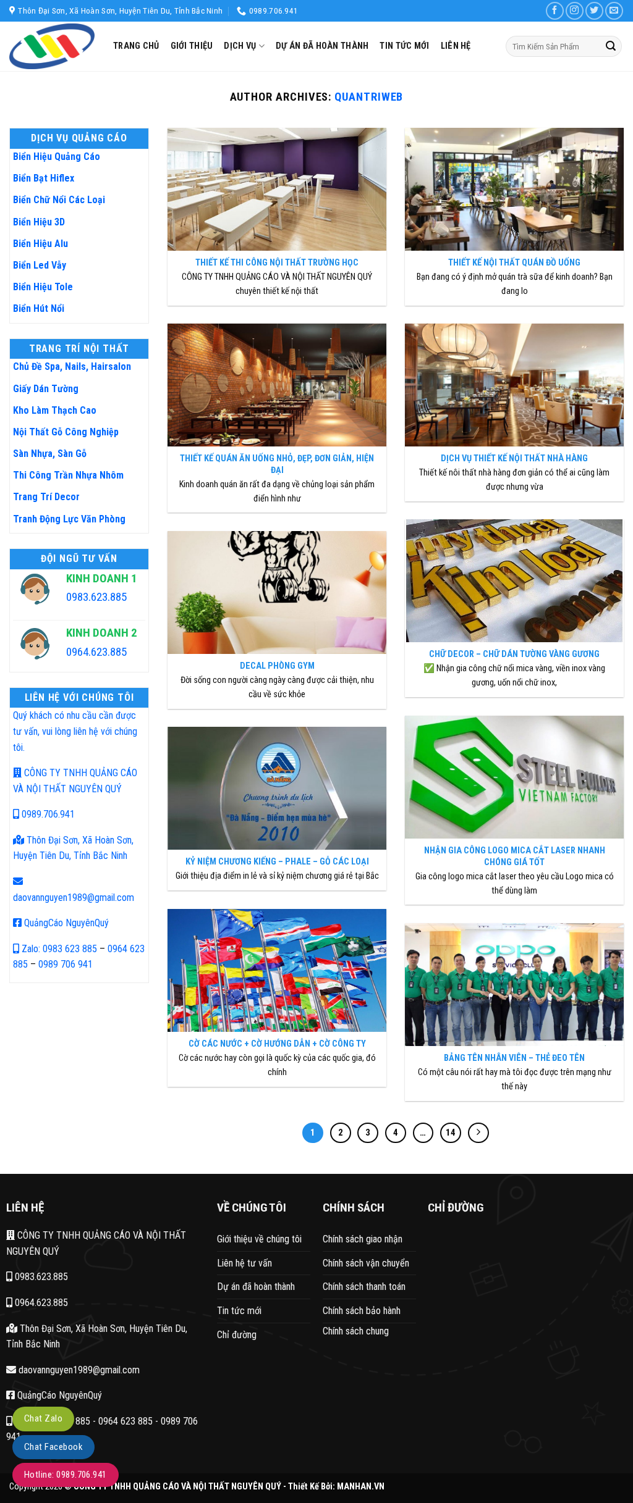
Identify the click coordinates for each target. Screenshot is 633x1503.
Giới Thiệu (192, 46)
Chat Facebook (53, 1446)
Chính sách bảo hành (362, 1311)
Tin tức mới (239, 1311)
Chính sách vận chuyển (366, 1263)
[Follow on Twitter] (594, 11)
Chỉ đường (237, 1335)
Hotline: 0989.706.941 (65, 1474)
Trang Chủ (136, 46)
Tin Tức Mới (404, 46)
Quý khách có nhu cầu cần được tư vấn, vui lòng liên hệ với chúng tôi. (75, 731)
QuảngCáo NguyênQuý (65, 923)
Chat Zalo (43, 1418)
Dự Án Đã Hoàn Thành (322, 46)
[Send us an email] (614, 11)
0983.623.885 (40, 1277)
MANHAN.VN (360, 1486)
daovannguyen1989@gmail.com (78, 1370)
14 (451, 1132)
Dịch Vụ (240, 46)
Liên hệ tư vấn (244, 1263)
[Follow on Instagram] (575, 11)
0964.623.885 (40, 1302)
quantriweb (368, 96)
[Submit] (610, 46)
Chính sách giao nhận (362, 1239)
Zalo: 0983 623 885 (58, 949)
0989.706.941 (47, 814)
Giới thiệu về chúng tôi (259, 1239)
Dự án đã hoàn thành (256, 1286)
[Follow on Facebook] (555, 11)
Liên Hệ (456, 46)
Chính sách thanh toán (364, 1286)
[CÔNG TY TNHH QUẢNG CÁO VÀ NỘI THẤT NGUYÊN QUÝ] (52, 46)
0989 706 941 (65, 964)
